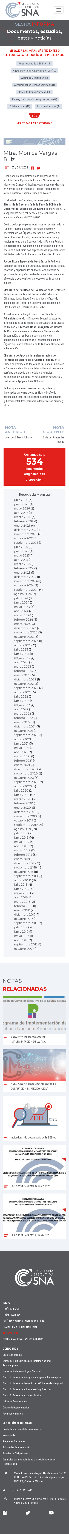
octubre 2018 (23, 871)
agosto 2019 (22, 829)
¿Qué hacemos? (12, 1309)
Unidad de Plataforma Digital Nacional (22, 1371)
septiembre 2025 (26, 542)
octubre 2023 (24, 636)
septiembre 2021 (26, 735)
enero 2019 (22, 859)
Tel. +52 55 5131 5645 (21, 1490)
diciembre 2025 (25, 530)
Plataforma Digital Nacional (20, 1327)
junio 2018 (21, 889)
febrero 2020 (23, 803)
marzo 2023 (22, 666)
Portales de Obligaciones (15, 1453)
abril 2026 (21, 512)
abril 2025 (21, 559)
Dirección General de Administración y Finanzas (27, 1389)
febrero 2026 (23, 521)
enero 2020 (22, 807)
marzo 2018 (22, 901)
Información (10, 1333)
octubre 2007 (24, 948)
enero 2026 (22, 525)
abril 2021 (21, 752)
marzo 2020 (22, 799)
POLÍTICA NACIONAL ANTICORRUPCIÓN (23, 1321)
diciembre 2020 (25, 769)
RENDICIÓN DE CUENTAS (17, 1423)
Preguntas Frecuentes (14, 1441)
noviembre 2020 (26, 773)
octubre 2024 (24, 585)
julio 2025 (21, 547)
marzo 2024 (22, 615)
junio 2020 (21, 795)
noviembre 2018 (25, 867)
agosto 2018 (22, 880)
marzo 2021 (22, 756)
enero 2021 (22, 765)
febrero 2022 (23, 718)
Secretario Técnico (12, 1354)
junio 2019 (21, 837)
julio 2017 (20, 927)
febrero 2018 (23, 906)
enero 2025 (22, 572)
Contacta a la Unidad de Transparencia (22, 1429)
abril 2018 (21, 897)
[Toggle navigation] (59, 10)
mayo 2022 (22, 705)
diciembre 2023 (25, 628)
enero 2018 (22, 910)
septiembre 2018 (26, 876)
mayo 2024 (22, 607)
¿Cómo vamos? (11, 1315)
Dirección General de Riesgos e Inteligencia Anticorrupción (32, 1377)
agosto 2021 (22, 739)
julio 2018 (21, 884)
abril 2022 (21, 709)
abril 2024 (21, 611)
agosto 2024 (23, 594)
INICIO (6, 1302)
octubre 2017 (23, 919)
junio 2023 (21, 654)
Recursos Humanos (13, 1413)
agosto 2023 (23, 645)
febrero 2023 (23, 671)
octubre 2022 (24, 683)
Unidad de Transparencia (15, 1401)
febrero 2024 (23, 619)
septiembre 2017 (26, 923)
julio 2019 (20, 833)
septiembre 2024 (26, 589)
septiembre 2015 (26, 944)
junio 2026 (21, 504)
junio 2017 (21, 931)
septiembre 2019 (26, 824)
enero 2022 (22, 722)
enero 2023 (22, 675)
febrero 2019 (23, 854)
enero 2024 (22, 624)
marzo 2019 (22, 850)
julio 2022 (21, 696)
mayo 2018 (21, 893)
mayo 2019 (21, 842)
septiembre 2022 (26, 688)
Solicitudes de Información (16, 1447)
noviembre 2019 (25, 816)
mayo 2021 (21, 748)
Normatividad (9, 1435)
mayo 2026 (22, 508)
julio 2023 (21, 649)
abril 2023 (21, 662)
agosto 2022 (23, 692)
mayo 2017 (21, 936)
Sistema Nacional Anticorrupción (23, 1339)
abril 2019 (21, 846)
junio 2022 (21, 701)
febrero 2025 (23, 568)
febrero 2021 (23, 760)
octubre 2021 (23, 730)
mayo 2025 (22, 555)
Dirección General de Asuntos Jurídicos (23, 1395)
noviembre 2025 (25, 534)
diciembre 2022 (25, 679)
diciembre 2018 (25, 863)
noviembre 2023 (26, 632)
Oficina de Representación (16, 1407)
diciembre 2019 (25, 812)
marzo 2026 (22, 517)
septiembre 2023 (26, 641)
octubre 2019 (23, 820)
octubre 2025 (24, 538)
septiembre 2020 (26, 782)
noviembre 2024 (26, 581)
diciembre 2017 (25, 914)
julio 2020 (21, 790)
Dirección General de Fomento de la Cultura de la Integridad (33, 1383)
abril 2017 (21, 940)
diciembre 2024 (25, 577)
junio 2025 (21, 551)
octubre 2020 (24, 777)
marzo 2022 (22, 713)
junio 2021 (21, 743)
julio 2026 (21, 500)
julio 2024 (21, 598)
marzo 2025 (22, 564)
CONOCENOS (10, 1348)
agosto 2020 (23, 786)
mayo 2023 (22, 658)
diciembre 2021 (25, 726)
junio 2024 (21, 602)
